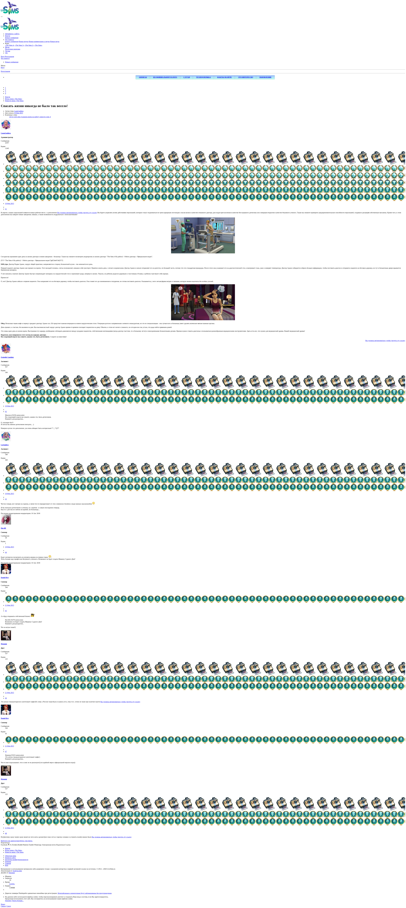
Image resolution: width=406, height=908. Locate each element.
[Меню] (2, 16)
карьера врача (27, 117)
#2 (6, 411)
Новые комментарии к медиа (39, 41)
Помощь (8, 861)
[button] (7, 43)
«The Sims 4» (9, 45)
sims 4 (19, 117)
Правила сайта (10, 858)
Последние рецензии (12, 49)
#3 (6, 499)
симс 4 (48, 117)
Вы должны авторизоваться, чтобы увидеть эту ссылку (77, 213)
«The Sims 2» (29, 45)
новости (43, 117)
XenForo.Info (17, 871)
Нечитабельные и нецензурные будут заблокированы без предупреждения (84, 893)
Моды (7, 47)
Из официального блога (165, 77)
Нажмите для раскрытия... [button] (14, 419)
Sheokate (12, 873)
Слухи (186, 77)
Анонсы (143, 77)
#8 (6, 833)
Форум (7, 36)
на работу (36, 117)
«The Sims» (38, 45)
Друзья (7, 51)
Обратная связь (10, 856)
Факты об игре (224, 77)
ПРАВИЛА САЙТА (12, 34)
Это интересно (245, 77)
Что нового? (9, 40)
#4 (6, 552)
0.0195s (12, 884)
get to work (13, 117)
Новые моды (54, 41)
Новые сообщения (11, 38)
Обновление (265, 77)
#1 (6, 209)
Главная (8, 863)
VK (6, 53)
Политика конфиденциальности (16, 860)
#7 (6, 751)
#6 (6, 698)
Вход (2, 67)
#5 (6, 611)
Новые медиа (23, 41)
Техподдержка (203, 77)
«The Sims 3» (19, 45)
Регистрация (5, 71)
